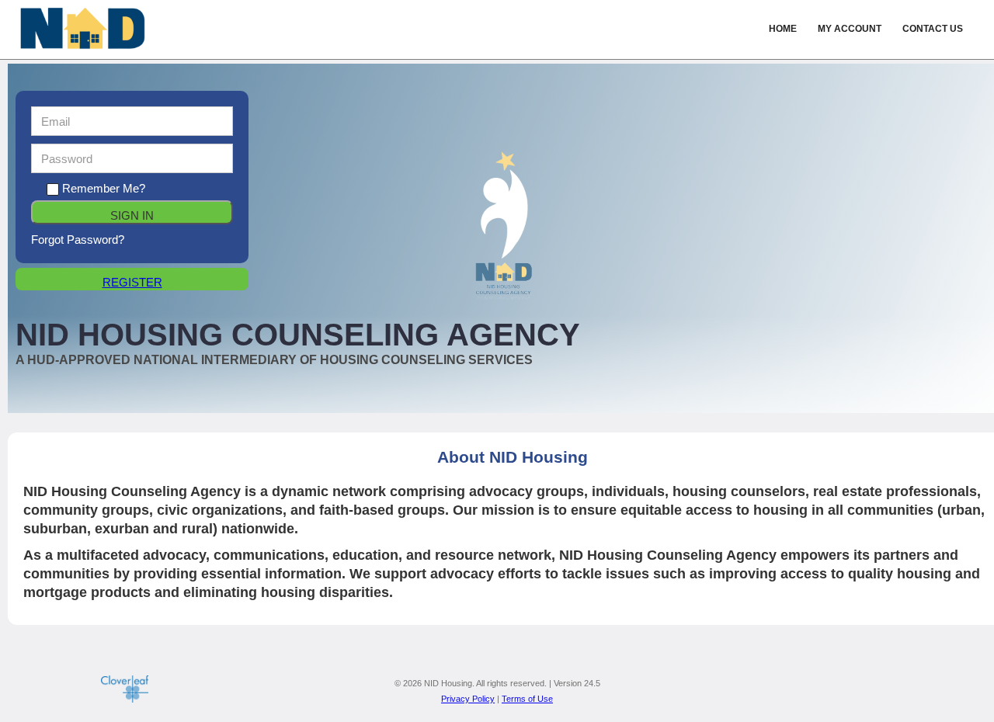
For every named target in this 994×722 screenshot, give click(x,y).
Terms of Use (527, 698)
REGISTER (132, 282)
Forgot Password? (77, 239)
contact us (932, 28)
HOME (783, 28)
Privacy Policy (468, 698)
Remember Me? (103, 188)
